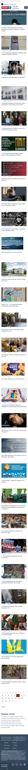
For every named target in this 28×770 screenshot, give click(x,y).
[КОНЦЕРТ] (14, 420)
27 (9, 701)
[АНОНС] (14, 168)
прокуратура (4, 727)
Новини (15, 742)
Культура (6, 748)
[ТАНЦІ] (14, 319)
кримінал (3, 723)
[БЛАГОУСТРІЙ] (14, 395)
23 (18, 698)
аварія (20, 725)
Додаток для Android (10, 4)
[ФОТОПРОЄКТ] (14, 193)
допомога (17, 723)
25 (2, 701)
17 (24, 695)
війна (15, 718)
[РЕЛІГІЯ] (14, 495)
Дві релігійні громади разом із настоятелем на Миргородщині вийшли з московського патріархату (13, 507)
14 (14, 695)
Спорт (15, 745)
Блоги (14, 748)
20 (9, 698)
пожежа (3, 722)
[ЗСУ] (14, 294)
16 (21, 695)
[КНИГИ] (13, 67)
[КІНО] (14, 671)
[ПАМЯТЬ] (14, 43)
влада (21, 718)
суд (2, 718)
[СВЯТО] (14, 646)
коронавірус (12, 725)
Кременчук (17, 716)
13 (11, 695)
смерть (10, 722)
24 (22, 698)
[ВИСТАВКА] (14, 93)
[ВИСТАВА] (12, 243)
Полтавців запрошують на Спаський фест (13, 379)
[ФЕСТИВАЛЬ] (13, 369)
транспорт (9, 720)
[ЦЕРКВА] (14, 344)
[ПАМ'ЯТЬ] (14, 17)
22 (15, 698)
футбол (8, 718)
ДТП (16, 720)
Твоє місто (7, 745)
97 (12, 701)
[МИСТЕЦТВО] (14, 118)
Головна (6, 742)
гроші (17, 722)
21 (12, 698)
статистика (4, 725)
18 (2, 698)
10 (2, 695)
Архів (3, 707)
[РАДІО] (14, 143)
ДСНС (10, 723)
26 (6, 701)
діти (2, 720)
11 (5, 695)
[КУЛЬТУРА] (14, 546)
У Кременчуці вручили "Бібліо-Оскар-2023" (13, 77)
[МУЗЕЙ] (14, 269)
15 (18, 695)
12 (8, 695)
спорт (9, 716)
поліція (2, 716)
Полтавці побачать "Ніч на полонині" (11, 252)
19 (5, 698)
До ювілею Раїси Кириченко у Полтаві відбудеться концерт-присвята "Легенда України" (12, 29)
